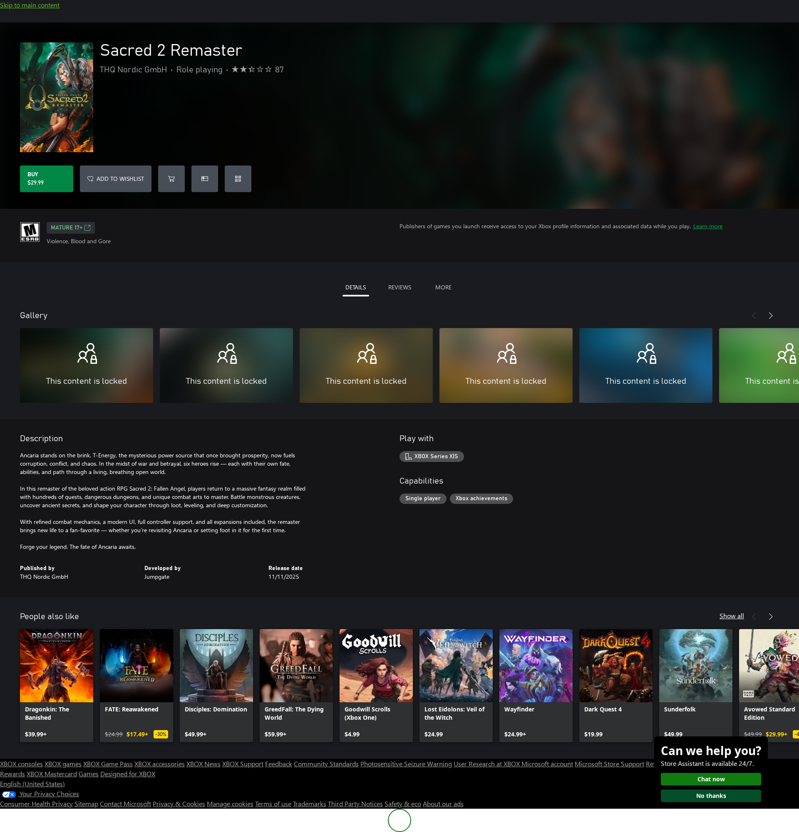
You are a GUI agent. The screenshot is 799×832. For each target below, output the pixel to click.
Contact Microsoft (125, 803)
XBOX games (63, 763)
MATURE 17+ (66, 228)
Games (89, 773)
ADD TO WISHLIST (120, 179)
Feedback (278, 763)
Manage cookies (230, 803)
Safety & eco (403, 803)
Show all (732, 615)
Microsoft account (547, 763)
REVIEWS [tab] (399, 287)
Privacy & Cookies (179, 803)
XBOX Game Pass (108, 763)
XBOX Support (242, 763)
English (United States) (32, 783)
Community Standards (326, 763)
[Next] (770, 315)
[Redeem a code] (238, 178)
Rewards (12, 773)
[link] (56, 685)
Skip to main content (30, 4)
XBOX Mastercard (52, 773)
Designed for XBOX (127, 773)
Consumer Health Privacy (36, 803)
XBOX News (203, 763)
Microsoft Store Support (609, 763)
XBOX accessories (159, 763)
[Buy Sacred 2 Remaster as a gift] (204, 178)
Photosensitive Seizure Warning (406, 763)
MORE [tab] (443, 287)
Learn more (707, 226)
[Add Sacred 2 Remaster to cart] (171, 178)
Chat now (711, 779)
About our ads (443, 803)
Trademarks (309, 803)
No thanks (711, 796)
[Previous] (754, 315)
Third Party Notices (355, 803)
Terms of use (273, 803)
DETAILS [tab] (355, 287)
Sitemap (86, 803)
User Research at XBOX (487, 763)
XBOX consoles (21, 763)
